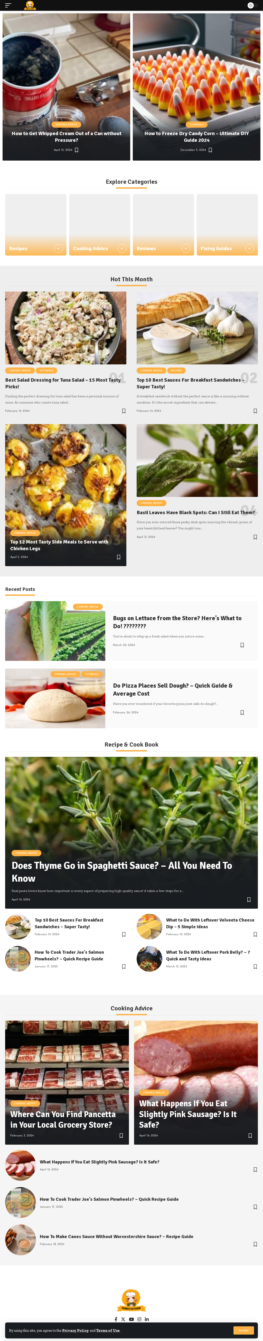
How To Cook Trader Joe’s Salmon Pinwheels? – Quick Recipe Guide (109, 1199)
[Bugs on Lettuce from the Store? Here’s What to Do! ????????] (55, 631)
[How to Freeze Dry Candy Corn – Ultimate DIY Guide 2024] (196, 87)
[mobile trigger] (9, 5)
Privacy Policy (75, 1330)
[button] (114, 167)
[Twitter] (123, 1320)
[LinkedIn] (147, 1320)
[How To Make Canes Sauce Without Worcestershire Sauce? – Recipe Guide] (20, 1239)
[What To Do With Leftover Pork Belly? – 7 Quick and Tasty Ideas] (149, 959)
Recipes (18, 248)
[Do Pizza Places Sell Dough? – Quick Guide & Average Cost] (55, 698)
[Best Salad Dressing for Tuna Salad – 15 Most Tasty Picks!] (65, 328)
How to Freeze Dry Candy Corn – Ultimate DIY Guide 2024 (196, 136)
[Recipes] (36, 225)
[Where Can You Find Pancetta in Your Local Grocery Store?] (67, 1083)
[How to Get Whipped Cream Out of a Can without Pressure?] (66, 87)
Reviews (146, 248)
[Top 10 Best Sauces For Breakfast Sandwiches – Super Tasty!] (197, 328)
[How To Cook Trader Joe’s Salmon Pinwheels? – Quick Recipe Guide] (18, 959)
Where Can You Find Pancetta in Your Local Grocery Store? (63, 1119)
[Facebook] (116, 1320)
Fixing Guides (216, 248)
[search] (239, 5)
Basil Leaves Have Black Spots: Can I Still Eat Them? (196, 512)
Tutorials (196, 124)
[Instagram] (139, 1320)
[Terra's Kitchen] (30, 5)
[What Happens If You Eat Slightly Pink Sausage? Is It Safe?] (196, 1083)
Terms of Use (108, 1330)
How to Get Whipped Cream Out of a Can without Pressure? (66, 136)
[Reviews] (163, 225)
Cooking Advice (66, 124)
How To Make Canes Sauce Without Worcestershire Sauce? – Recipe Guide (116, 1236)
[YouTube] (131, 1320)
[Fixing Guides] (227, 225)
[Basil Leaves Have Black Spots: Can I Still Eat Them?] (197, 460)
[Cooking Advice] (99, 225)
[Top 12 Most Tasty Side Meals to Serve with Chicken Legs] (65, 495)
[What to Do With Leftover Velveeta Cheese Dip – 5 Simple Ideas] (149, 927)
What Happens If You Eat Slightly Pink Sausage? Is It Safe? (188, 1114)
